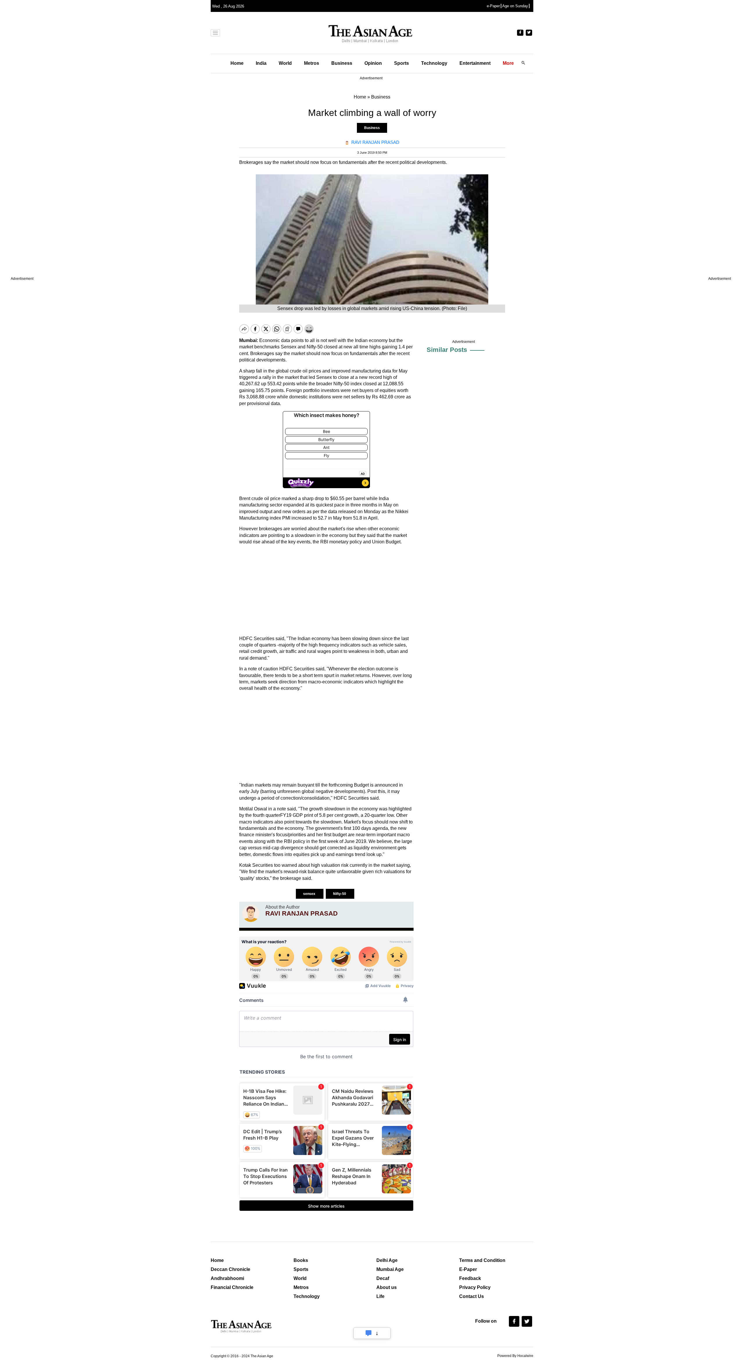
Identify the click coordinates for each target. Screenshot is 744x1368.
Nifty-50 (340, 894)
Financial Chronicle (232, 1287)
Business (341, 63)
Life (380, 1296)
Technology (434, 63)
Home (237, 63)
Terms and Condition (482, 1260)
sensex (309, 894)
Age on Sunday (515, 6)
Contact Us (471, 1296)
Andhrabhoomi (227, 1278)
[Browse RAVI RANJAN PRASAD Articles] (251, 913)
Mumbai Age (390, 1269)
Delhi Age (387, 1260)
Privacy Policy (475, 1287)
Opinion (373, 63)
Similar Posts (447, 349)
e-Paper (493, 6)
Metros (311, 63)
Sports (401, 63)
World (285, 63)
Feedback (470, 1278)
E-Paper (468, 1269)
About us (386, 1287)
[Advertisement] (326, 590)
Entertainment (475, 63)
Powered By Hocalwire (515, 1356)
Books (301, 1260)
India (261, 63)
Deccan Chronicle (230, 1269)
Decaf (382, 1278)
